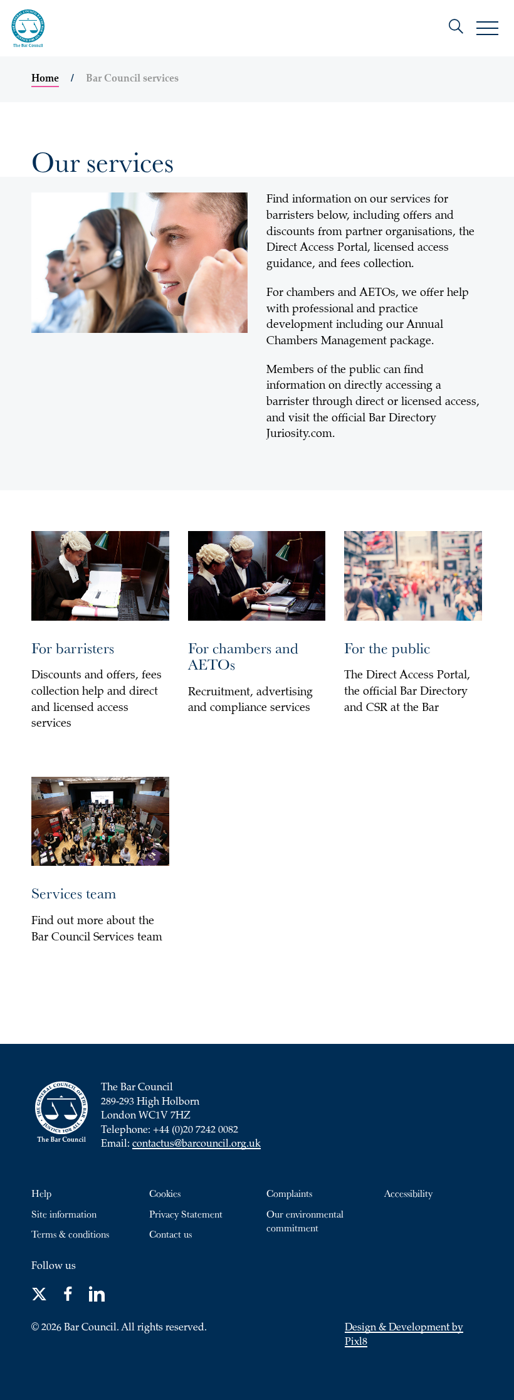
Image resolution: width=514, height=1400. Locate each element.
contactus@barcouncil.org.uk (196, 1144)
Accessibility (408, 1193)
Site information (64, 1214)
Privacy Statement (186, 1214)
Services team (73, 892)
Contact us (170, 1234)
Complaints (289, 1193)
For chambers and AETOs (243, 656)
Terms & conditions (70, 1234)
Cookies (165, 1193)
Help (41, 1193)
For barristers (72, 647)
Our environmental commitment (305, 1221)
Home (45, 79)
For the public (387, 647)
